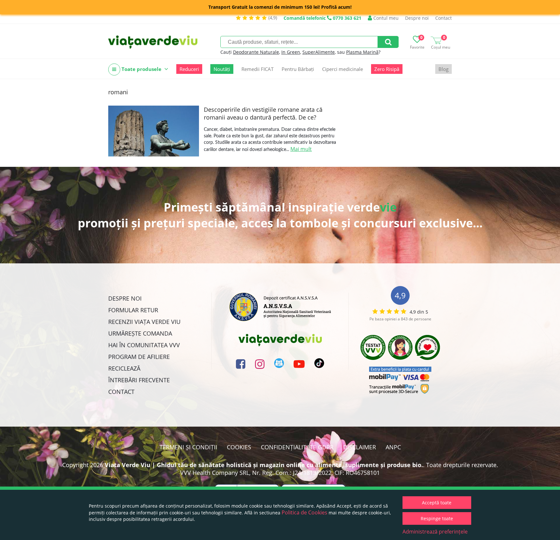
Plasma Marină (362, 52)
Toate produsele (141, 69)
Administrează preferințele (435, 531)
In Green (290, 52)
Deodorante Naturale (256, 52)
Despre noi (417, 18)
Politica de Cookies (304, 512)
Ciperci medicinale (342, 69)
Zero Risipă (386, 69)
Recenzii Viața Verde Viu (144, 322)
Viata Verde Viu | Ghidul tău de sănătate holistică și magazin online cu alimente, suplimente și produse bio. (264, 465)
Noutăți (222, 69)
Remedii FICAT (257, 69)
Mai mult (301, 149)
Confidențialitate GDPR (297, 447)
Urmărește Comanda (140, 333)
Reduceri (189, 69)
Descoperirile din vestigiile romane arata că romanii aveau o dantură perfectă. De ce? (263, 113)
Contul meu (385, 18)
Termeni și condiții (188, 447)
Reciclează (124, 368)
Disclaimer (359, 447)
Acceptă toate (436, 503)
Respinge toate (437, 518)
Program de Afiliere (139, 357)
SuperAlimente (318, 52)
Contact (443, 18)
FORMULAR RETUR (133, 310)
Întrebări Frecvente (139, 380)
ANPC (393, 447)
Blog (443, 69)
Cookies (239, 447)
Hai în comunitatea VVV (144, 345)
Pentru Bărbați (298, 69)
